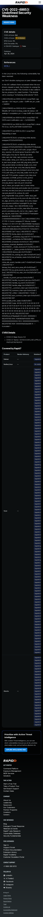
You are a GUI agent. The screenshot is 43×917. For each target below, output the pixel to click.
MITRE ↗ (7, 66)
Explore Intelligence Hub (16, 750)
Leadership (7, 803)
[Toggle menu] (40, 2)
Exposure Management (12, 771)
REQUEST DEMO (9, 22)
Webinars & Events (10, 829)
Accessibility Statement (10, 910)
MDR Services (8, 773)
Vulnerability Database (11, 833)
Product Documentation (12, 850)
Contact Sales (8, 791)
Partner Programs (10, 810)
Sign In (6, 845)
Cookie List (6, 907)
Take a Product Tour (11, 786)
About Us (7, 800)
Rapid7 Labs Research (11, 831)
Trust (4, 904)
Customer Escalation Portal (13, 857)
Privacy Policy (7, 898)
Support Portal (9, 847)
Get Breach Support (11, 789)
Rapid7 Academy (9, 855)
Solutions (6, 776)
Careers (6, 815)
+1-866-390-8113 (9, 866)
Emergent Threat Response (13, 826)
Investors (6, 812)
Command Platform (10, 769)
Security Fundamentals (12, 836)
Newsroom (7, 805)
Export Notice (7, 901)
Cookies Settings (8, 913)
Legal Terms (7, 895)
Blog (5, 824)
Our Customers (9, 807)
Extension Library (10, 852)
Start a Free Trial (9, 784)
